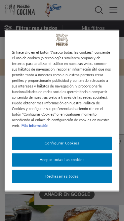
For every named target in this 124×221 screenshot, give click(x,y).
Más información (34, 125)
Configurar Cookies (62, 143)
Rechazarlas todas (62, 176)
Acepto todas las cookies (62, 159)
